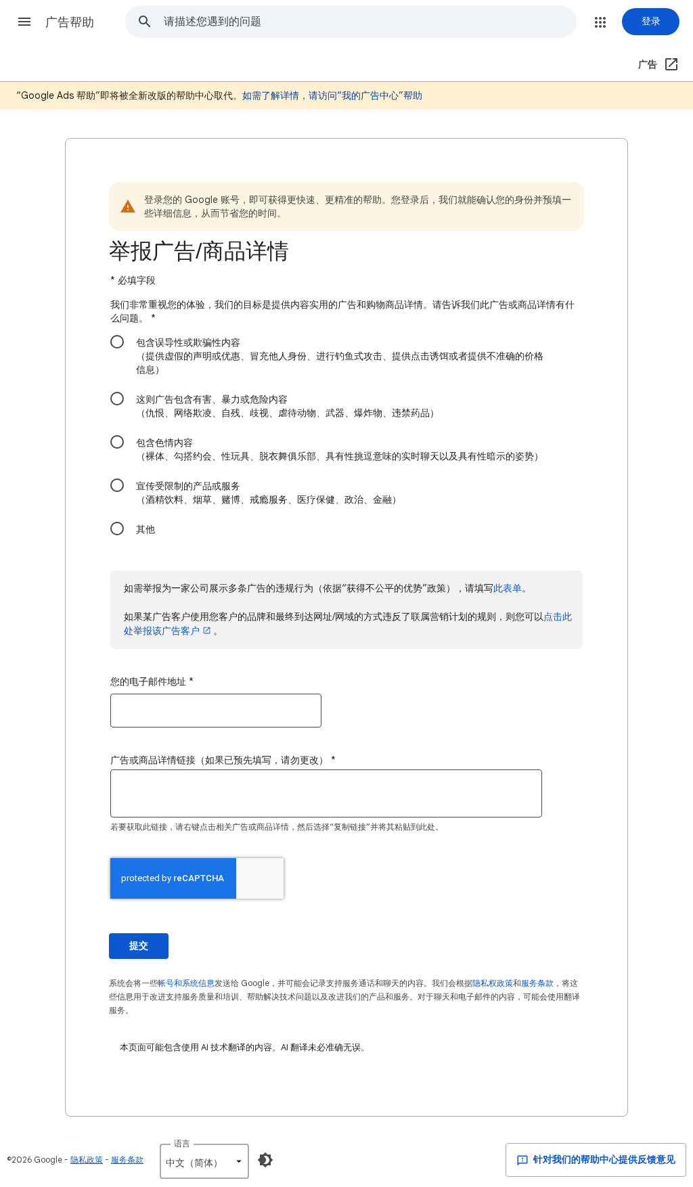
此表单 (507, 588)
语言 (182, 1143)
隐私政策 (86, 1160)
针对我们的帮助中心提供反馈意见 (603, 1159)
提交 (138, 945)
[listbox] (204, 1161)
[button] (24, 21)
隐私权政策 (492, 983)
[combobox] (370, 21)
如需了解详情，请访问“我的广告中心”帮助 (332, 95)
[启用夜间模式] (265, 1160)
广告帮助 (69, 22)
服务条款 (537, 983)
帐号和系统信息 (186, 983)
